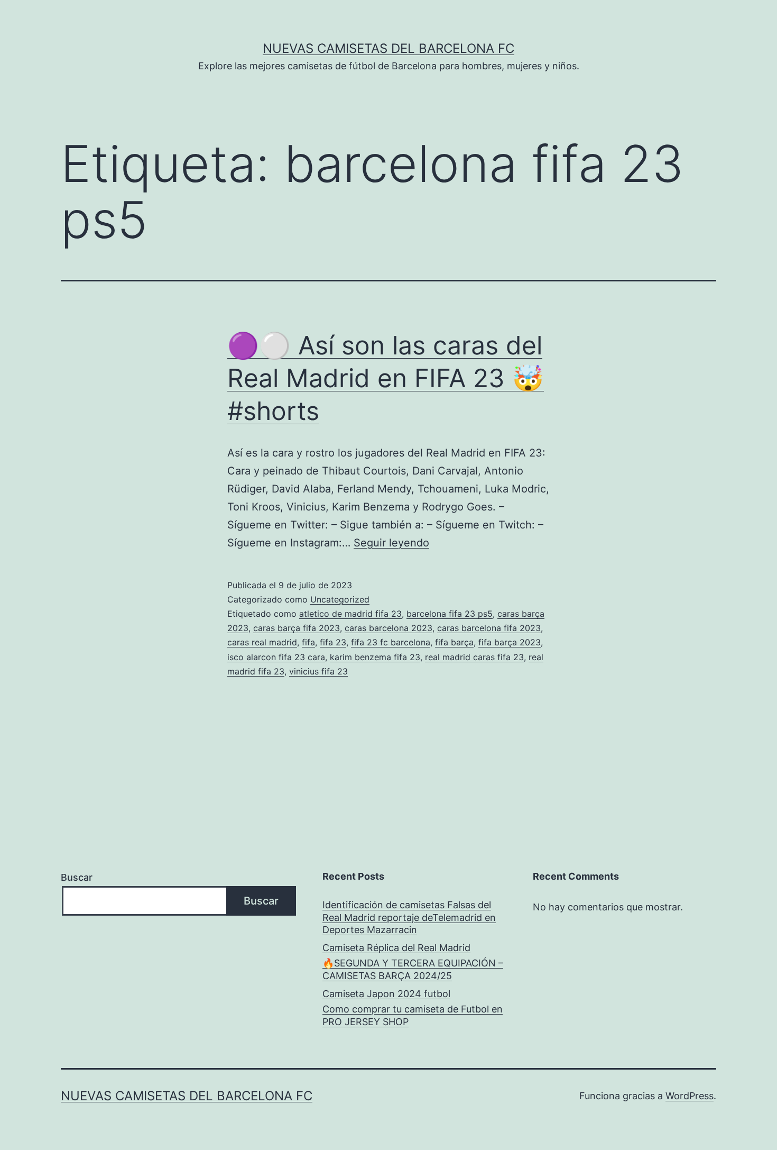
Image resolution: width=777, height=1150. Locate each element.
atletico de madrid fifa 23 (350, 613)
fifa (308, 642)
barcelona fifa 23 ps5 (449, 613)
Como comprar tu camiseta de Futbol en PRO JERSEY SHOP (412, 1015)
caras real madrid (262, 642)
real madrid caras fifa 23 (474, 657)
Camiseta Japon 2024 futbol (386, 993)
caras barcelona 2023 (388, 628)
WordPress (689, 1095)
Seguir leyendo (391, 542)
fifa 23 (333, 642)
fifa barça (454, 642)
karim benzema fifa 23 (375, 657)
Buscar (76, 877)
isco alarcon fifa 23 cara (276, 657)
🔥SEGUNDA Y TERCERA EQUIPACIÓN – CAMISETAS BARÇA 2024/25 (412, 969)
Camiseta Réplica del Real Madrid (396, 947)
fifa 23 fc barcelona (390, 642)
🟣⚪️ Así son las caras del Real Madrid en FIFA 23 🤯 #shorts (385, 378)
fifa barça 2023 (509, 642)
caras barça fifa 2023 (296, 628)
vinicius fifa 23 (318, 671)
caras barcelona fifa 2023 (489, 628)
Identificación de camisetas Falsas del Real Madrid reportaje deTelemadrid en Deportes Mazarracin (409, 917)
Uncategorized (339, 599)
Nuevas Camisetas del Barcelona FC (388, 48)
